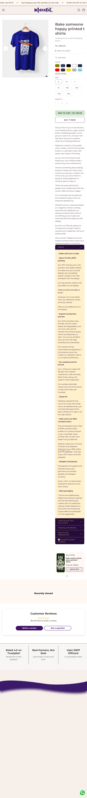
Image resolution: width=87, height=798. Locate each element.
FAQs (48, 734)
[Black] (68, 65)
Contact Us (51, 702)
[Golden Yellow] (68, 70)
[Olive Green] (57, 65)
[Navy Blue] (80, 65)
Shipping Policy (54, 710)
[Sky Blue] (80, 70)
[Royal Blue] (63, 65)
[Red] (57, 70)
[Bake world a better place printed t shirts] (61, 562)
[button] (78, 10)
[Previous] (5, 48)
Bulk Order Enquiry (55, 730)
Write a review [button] (29, 628)
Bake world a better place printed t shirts (74, 560)
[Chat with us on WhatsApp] (82, 795)
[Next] (45, 48)
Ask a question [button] (58, 628)
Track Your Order (54, 714)
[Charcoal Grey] (63, 70)
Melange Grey (64, 449)
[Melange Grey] (74, 70)
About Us (50, 706)
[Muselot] (43, 10)
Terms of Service (54, 726)
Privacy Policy (53, 722)
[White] (74, 65)
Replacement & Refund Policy (60, 718)
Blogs (48, 738)
